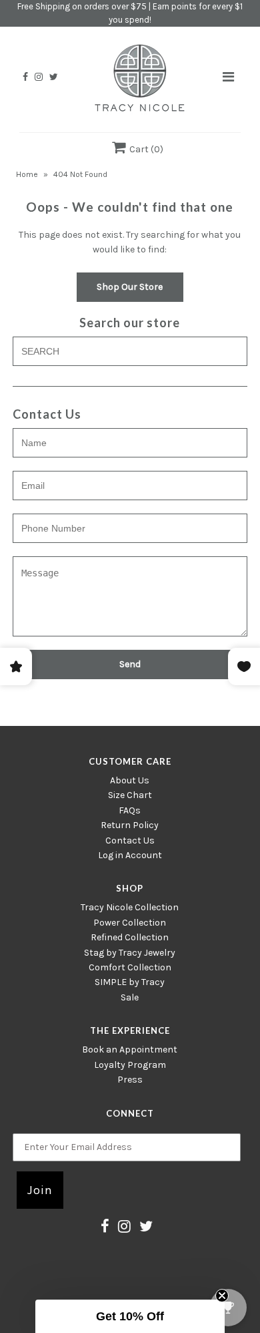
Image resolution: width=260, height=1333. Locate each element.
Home (27, 174)
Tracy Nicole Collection (130, 907)
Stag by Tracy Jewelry (129, 952)
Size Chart (130, 795)
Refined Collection (130, 937)
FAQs (130, 810)
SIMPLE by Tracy (130, 982)
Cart (144, 149)
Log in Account (130, 855)
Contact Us (130, 840)
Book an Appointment (129, 1049)
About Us (129, 780)
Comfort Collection (130, 967)
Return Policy (130, 825)
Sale (130, 997)
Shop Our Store (130, 287)
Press (130, 1079)
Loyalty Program (130, 1065)
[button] (130, 1316)
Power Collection (129, 922)
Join (40, 1190)
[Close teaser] (222, 1295)
